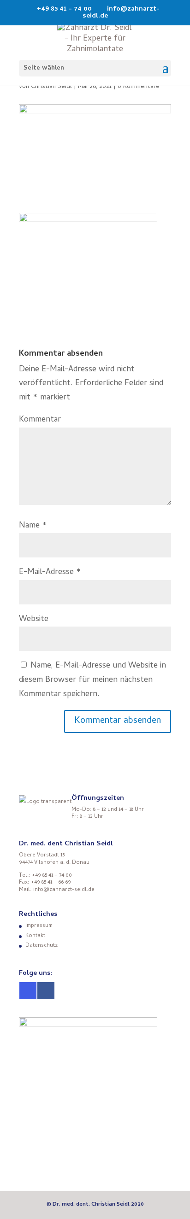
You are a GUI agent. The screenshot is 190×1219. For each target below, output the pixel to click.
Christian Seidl (51, 87)
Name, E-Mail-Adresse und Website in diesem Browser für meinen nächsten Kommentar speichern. (92, 680)
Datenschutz (41, 945)
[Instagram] (27, 990)
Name (33, 526)
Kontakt (35, 936)
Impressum (39, 926)
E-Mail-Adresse (50, 572)
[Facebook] (45, 990)
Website (33, 619)
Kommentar (40, 420)
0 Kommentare (139, 87)
